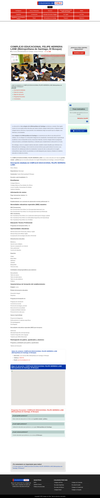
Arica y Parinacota (34, 10)
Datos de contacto (18, 92)
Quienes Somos (38, 484)
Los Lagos (65, 14)
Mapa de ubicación (19, 94)
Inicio (35, 482)
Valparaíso (81, 18)
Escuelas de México (59, 487)
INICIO (50, 7)
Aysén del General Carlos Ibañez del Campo (66, 10)
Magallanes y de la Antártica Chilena (18, 18)
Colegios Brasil (57, 489)
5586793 (21, 357)
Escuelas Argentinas (59, 484)
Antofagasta (18, 10)
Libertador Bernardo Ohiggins (50, 14)
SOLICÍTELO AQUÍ (79, 130)
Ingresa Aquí (79, 53)
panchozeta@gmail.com (24, 360)
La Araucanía (34, 14)
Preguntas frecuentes (19, 96)
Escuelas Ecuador (76, 484)
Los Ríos (82, 14)
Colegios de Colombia (77, 482)
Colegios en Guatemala (77, 487)
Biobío (81, 10)
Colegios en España (76, 489)
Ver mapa (46, 51)
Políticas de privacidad (39, 486)
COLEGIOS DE (50, 3)
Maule (34, 18)
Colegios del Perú (58, 482)
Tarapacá (66, 18)
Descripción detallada (19, 90)
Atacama (50, 10)
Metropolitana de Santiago (50, 18)
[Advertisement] (50, 33)
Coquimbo (18, 14)
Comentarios (17, 99)
